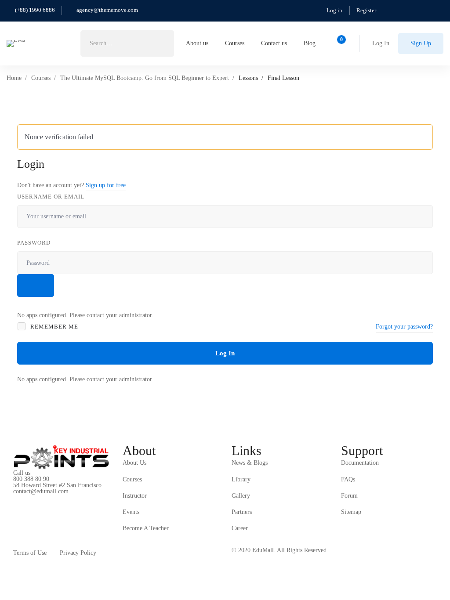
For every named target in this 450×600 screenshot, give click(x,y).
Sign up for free (106, 185)
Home (14, 78)
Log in (334, 10)
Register (366, 10)
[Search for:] (127, 43)
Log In (225, 353)
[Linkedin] (67, 498)
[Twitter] (13, 498)
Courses (41, 78)
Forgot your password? (404, 326)
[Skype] (40, 498)
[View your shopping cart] (338, 43)
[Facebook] (27, 498)
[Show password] (35, 285)
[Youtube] (54, 498)
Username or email (50, 196)
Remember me (53, 326)
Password (34, 242)
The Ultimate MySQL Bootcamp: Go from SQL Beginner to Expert (144, 78)
